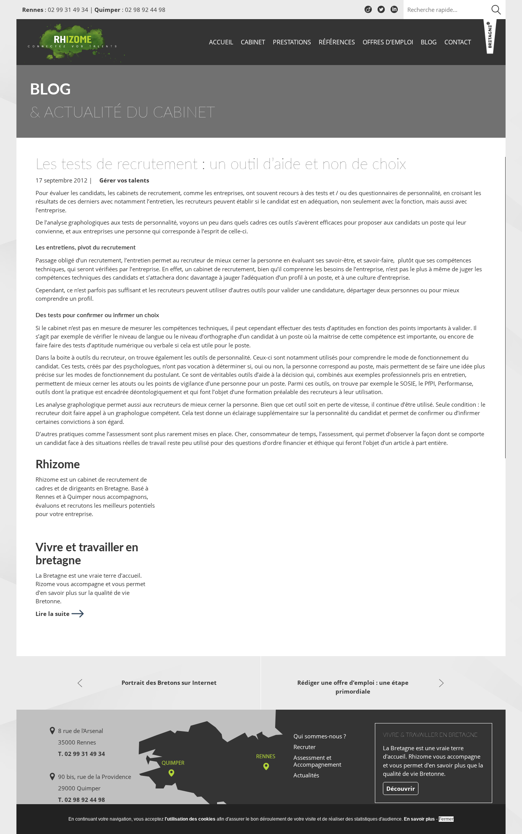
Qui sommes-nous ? (319, 736)
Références (337, 42)
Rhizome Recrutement (74, 41)
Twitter (381, 12)
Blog (429, 42)
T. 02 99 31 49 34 (81, 753)
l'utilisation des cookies (190, 819)
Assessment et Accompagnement (317, 761)
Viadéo (368, 12)
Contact (457, 42)
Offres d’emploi (388, 42)
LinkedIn (394, 12)
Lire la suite (53, 613)
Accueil (221, 42)
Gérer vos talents (124, 180)
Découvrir (400, 788)
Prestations (292, 42)
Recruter (304, 746)
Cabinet (253, 42)
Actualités (306, 775)
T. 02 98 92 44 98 (81, 799)
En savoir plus (419, 819)
